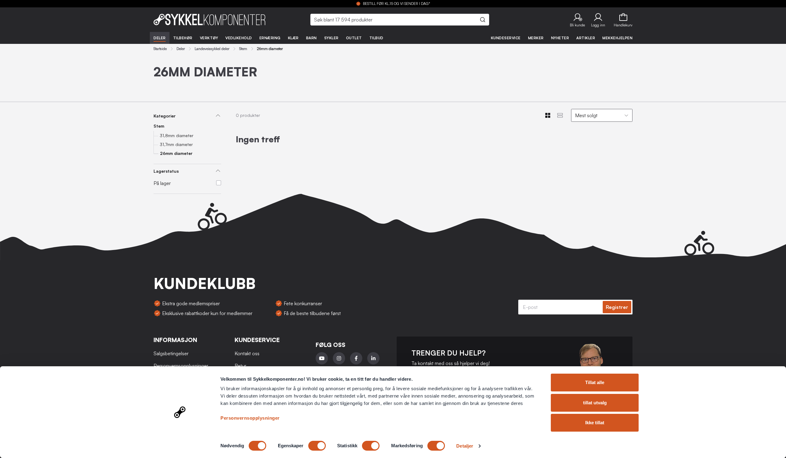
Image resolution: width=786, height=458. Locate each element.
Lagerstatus (166, 171)
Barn (311, 38)
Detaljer (464, 445)
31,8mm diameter (176, 135)
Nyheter (560, 38)
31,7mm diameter (176, 144)
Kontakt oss (247, 353)
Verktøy (209, 38)
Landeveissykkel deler (212, 49)
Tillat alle (594, 382)
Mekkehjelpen (617, 38)
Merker (536, 38)
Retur (240, 366)
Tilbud (376, 38)
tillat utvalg (595, 402)
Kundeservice (506, 38)
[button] (577, 19)
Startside (160, 49)
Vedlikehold (238, 38)
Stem (243, 49)
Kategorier (165, 115)
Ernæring (270, 38)
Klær (293, 38)
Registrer (617, 307)
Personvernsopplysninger (250, 418)
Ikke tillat (594, 422)
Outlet (354, 38)
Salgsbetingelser (171, 353)
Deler (160, 38)
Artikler (585, 38)
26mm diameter (176, 153)
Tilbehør (183, 38)
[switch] (317, 446)
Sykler (331, 38)
